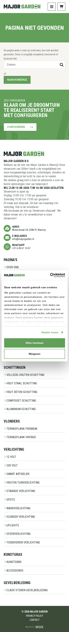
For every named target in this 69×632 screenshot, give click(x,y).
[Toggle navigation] (52, 6)
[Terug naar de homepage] (22, 7)
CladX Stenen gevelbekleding (27, 590)
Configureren (16, 127)
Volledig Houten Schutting (25, 375)
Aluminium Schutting (21, 409)
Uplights (12, 525)
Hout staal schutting (21, 383)
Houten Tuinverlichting (23, 482)
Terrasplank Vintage (21, 437)
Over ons (12, 267)
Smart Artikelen (17, 474)
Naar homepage (17, 79)
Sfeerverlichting (18, 534)
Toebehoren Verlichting (23, 542)
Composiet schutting (21, 400)
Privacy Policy (34, 615)
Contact (35, 619)
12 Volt (11, 457)
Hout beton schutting (21, 392)
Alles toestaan (35, 342)
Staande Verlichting (20, 491)
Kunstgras (14, 562)
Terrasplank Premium (21, 428)
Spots (10, 499)
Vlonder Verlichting (20, 516)
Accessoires (14, 570)
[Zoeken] (61, 64)
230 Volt (12, 465)
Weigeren (34, 353)
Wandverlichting (18, 508)
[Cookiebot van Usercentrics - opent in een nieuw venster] (49, 275)
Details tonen (49, 332)
